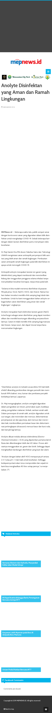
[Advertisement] (26, 26)
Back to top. (9, 709)
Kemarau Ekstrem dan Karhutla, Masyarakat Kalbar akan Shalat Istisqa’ (20, 564)
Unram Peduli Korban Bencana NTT (16, 670)
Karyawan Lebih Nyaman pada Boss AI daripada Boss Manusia (17, 634)
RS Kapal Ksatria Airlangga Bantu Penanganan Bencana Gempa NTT (21, 599)
